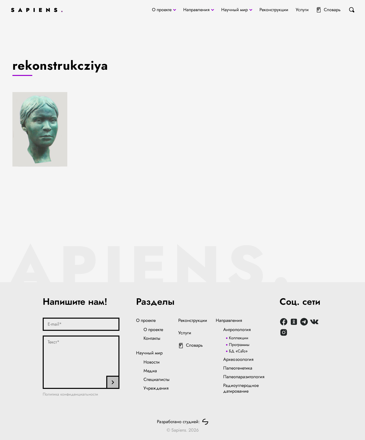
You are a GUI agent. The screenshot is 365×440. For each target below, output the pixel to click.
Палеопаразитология (243, 376)
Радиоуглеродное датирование (241, 388)
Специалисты (157, 379)
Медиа (150, 371)
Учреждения (156, 388)
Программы (239, 344)
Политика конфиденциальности (70, 394)
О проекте (162, 9)
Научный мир (234, 9)
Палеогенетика (237, 368)
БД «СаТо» (238, 351)
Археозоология (238, 359)
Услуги (302, 9)
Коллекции (238, 338)
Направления (196, 9)
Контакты (152, 338)
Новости (152, 362)
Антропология (237, 329)
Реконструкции (273, 9)
